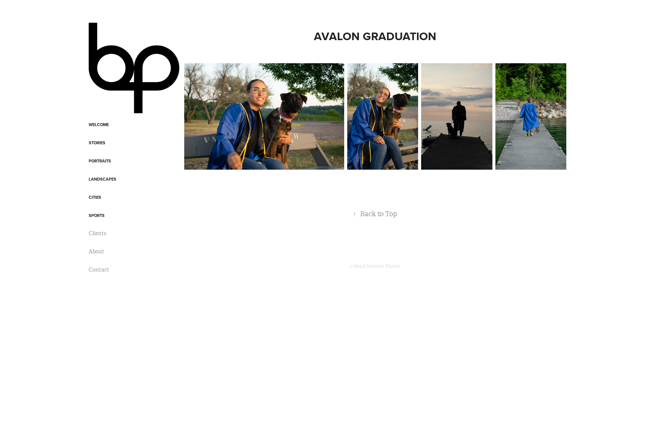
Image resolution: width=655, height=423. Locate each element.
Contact (99, 269)
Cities (95, 197)
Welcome (99, 125)
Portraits (100, 161)
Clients (97, 233)
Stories (97, 143)
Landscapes (102, 179)
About (96, 251)
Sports (97, 215)
